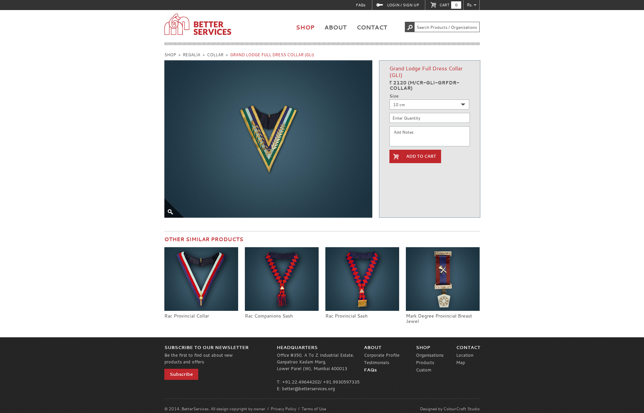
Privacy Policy (283, 408)
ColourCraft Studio (461, 408)
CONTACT (372, 27)
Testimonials (376, 362)
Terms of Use (314, 408)
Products (425, 362)
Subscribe (181, 374)
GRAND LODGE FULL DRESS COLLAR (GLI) (272, 55)
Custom (423, 370)
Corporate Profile (381, 355)
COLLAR (215, 55)
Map (460, 362)
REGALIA (191, 55)
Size (393, 96)
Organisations (429, 355)
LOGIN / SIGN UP (403, 5)
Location (464, 355)
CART (448, 5)
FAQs (360, 5)
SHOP (305, 27)
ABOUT (335, 27)
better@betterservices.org (308, 389)
